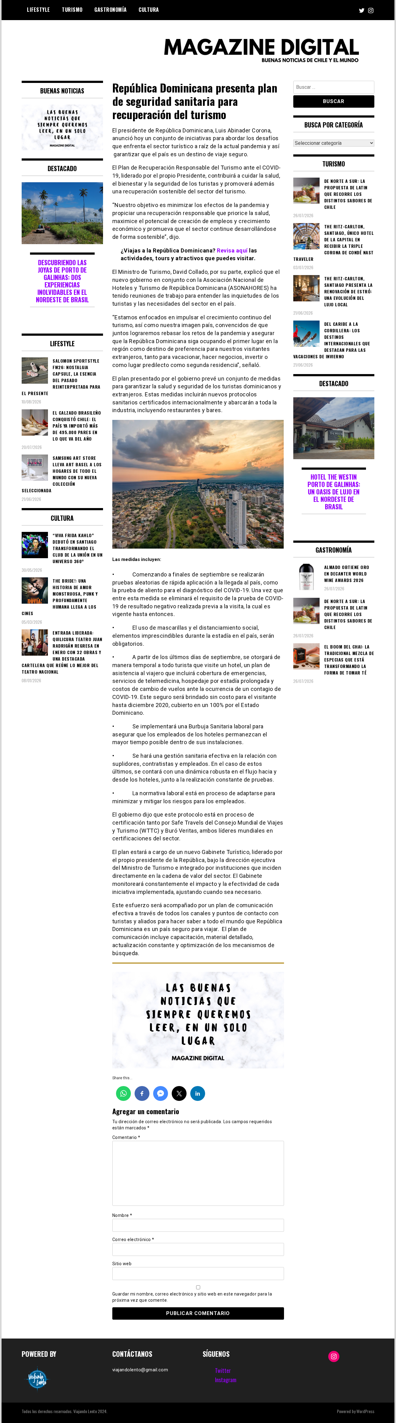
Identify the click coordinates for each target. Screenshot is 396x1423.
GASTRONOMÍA (110, 9)
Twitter (223, 1370)
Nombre (122, 1215)
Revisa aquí (232, 250)
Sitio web (122, 1263)
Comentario (126, 1137)
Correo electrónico (133, 1239)
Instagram (225, 1380)
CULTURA (149, 9)
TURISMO (72, 9)
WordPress (365, 1411)
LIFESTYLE (38, 9)
